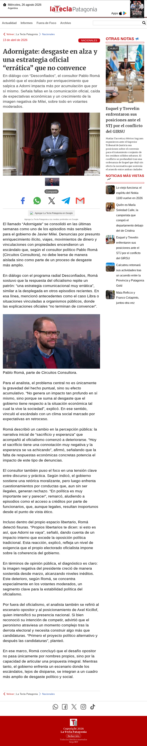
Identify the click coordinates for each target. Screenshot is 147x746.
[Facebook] (65, 706)
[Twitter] (74, 706)
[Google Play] (125, 13)
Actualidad (9, 23)
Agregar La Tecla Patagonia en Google (54, 213)
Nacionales (48, 34)
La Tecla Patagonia (27, 34)
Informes (27, 23)
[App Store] (120, 13)
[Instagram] (83, 706)
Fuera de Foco (46, 23)
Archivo (65, 23)
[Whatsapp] (55, 706)
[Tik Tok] (93, 706)
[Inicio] (4, 4)
